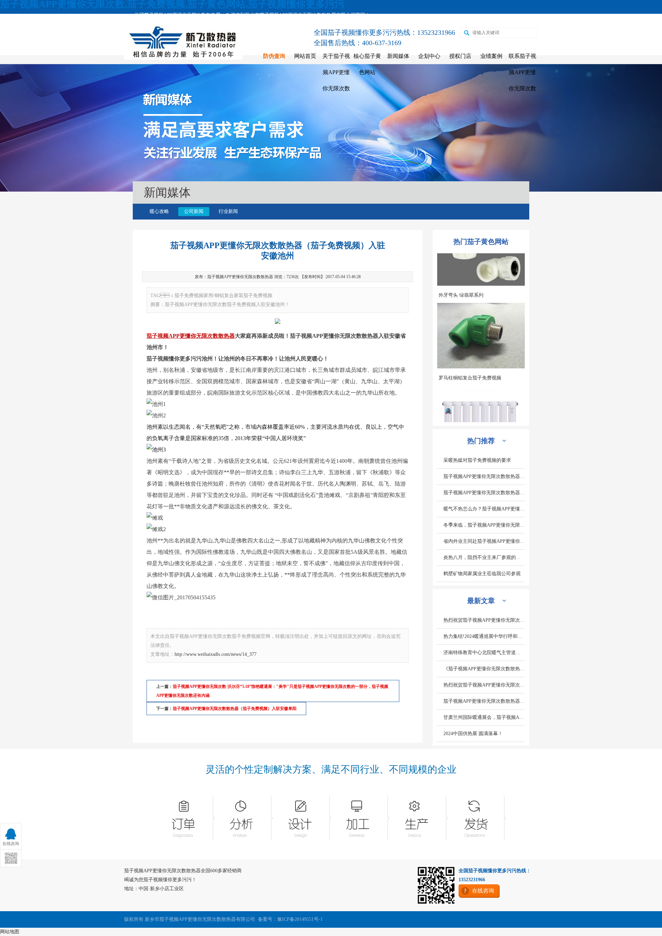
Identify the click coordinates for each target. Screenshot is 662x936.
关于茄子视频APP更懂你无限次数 (336, 72)
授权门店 (460, 56)
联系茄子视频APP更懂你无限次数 (522, 72)
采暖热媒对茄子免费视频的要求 (477, 460)
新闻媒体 (398, 56)
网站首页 (305, 56)
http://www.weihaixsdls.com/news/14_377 (215, 654)
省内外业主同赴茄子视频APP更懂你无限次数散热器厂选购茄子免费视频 (484, 541)
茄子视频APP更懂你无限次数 (182, 336)
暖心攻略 (159, 211)
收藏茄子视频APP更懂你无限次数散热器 (177, 15)
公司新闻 (193, 211)
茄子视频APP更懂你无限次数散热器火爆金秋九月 (484, 492)
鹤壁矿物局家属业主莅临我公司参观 (482, 573)
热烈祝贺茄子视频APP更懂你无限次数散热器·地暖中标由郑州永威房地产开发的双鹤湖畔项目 (484, 685)
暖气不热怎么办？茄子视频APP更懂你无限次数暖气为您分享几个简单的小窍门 (484, 508)
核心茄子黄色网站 (367, 64)
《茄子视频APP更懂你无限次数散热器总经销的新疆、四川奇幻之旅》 (484, 668)
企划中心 (429, 56)
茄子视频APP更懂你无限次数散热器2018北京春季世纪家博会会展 (484, 476)
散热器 (226, 336)
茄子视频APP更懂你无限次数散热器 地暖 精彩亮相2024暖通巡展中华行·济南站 (484, 701)
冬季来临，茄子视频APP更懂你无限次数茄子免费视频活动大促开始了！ (484, 525)
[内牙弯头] (481, 266)
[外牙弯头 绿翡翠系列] (481, 349)
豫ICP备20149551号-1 (300, 919)
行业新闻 (228, 211)
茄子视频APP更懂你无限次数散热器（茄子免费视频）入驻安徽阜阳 (235, 708)
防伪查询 (274, 56)
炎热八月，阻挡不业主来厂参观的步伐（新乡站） (484, 557)
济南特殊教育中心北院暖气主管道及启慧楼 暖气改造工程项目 (484, 652)
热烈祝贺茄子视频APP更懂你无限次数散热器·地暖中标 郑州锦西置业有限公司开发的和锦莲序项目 (484, 620)
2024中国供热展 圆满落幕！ (473, 733)
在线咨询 (483, 891)
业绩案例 (491, 56)
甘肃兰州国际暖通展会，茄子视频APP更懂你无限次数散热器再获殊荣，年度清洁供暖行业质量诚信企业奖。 (484, 717)
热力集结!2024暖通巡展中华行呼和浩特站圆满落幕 (484, 636)
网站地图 (9, 931)
